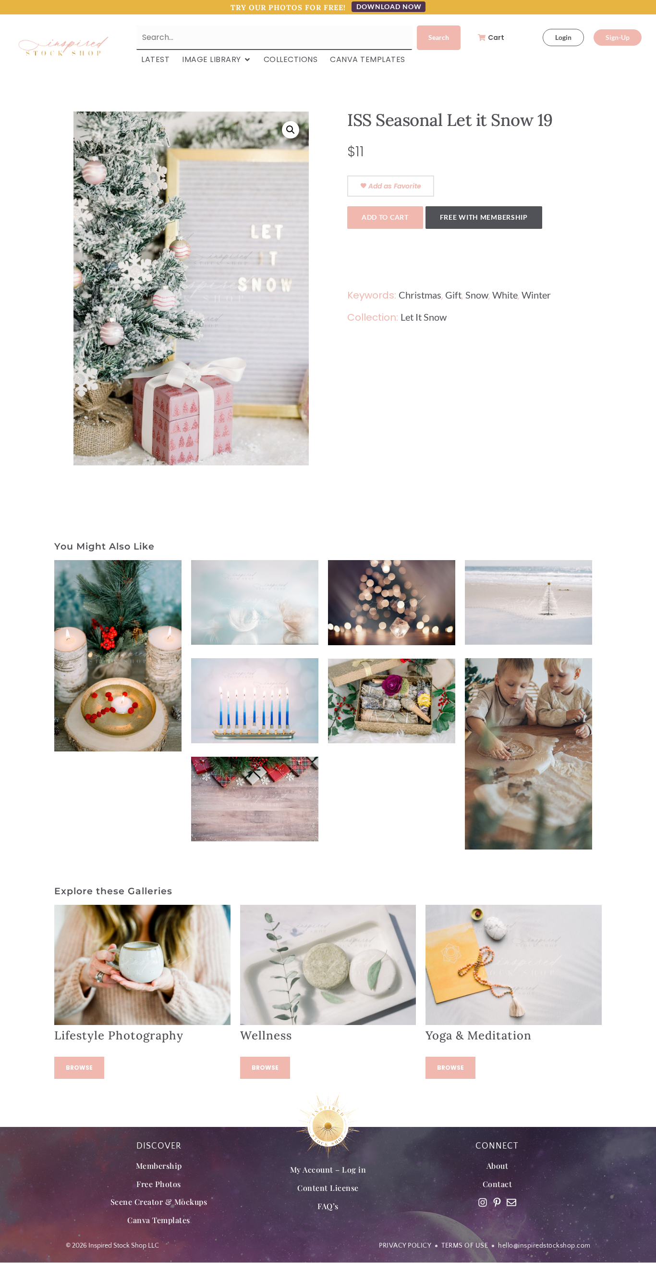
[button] (290, 129)
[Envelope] (511, 1202)
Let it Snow (424, 317)
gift (453, 294)
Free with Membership (484, 217)
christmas (420, 294)
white (505, 294)
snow (476, 294)
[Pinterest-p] (497, 1202)
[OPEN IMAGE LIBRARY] (247, 59)
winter (536, 294)
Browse (79, 1067)
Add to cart (385, 217)
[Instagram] (482, 1202)
